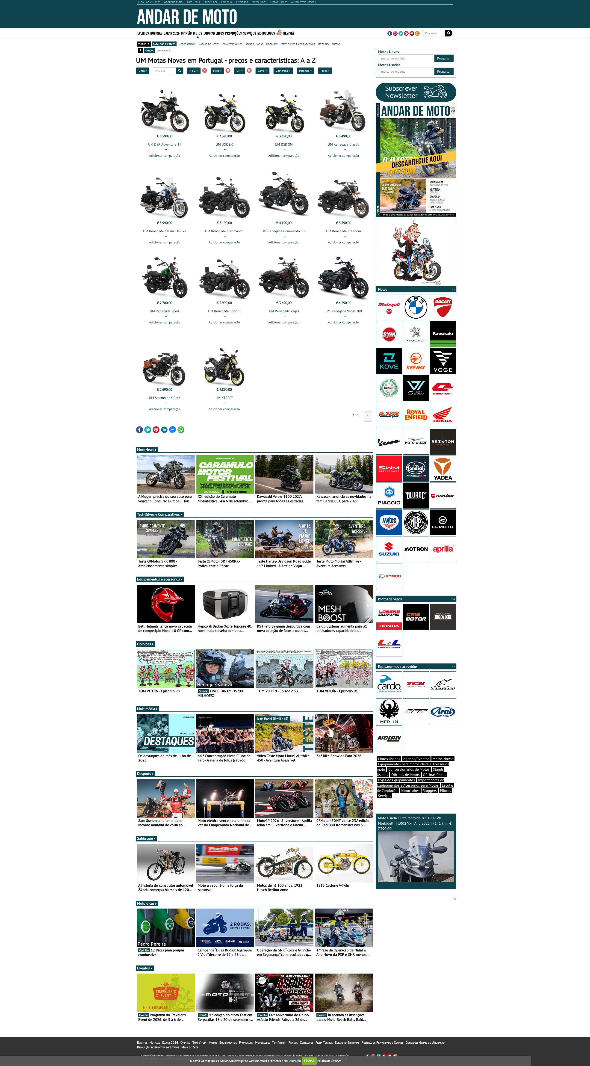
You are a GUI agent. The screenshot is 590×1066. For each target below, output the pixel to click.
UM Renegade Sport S (224, 311)
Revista (288, 33)
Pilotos (445, 790)
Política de (329, 1061)
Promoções (233, 33)
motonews (272, 44)
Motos (213, 1042)
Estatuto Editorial (347, 1042)
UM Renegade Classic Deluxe (164, 231)
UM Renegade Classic (343, 144)
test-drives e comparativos (298, 44)
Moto (216, 70)
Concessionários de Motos (409, 769)
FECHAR (309, 1061)
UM (238, 70)
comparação (164, 50)
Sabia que (145, 838)
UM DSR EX (224, 144)
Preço (324, 70)
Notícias (155, 1042)
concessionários (232, 44)
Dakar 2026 (172, 33)
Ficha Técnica (324, 1042)
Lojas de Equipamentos (396, 780)
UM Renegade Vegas (284, 311)
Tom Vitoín (199, 1042)
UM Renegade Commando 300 (284, 231)
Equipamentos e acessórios (158, 579)
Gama (261, 70)
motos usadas (187, 44)
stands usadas (254, 44)
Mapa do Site (189, 1047)
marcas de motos (209, 44)
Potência (304, 70)
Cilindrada (282, 70)
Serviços (384, 795)
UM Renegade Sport (164, 311)
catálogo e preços (164, 44)
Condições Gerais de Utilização (425, 1042)
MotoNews (145, 449)
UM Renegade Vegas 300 (343, 311)
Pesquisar (444, 58)
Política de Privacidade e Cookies (382, 1042)
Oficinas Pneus (434, 774)
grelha (149, 50)
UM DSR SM (284, 144)
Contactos (306, 1042)
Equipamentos (228, 1042)
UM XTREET (224, 398)
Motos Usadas (389, 758)
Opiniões (144, 644)
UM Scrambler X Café (164, 398)
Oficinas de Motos (405, 774)
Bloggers (430, 790)
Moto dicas (145, 903)
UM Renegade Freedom (343, 231)
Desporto (144, 773)
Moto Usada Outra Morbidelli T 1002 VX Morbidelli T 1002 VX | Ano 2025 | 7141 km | (414, 823)
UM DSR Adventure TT (164, 144)
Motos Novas (443, 758)
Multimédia (146, 708)
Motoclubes (266, 33)
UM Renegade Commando (224, 231)
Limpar (143, 70)
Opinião (186, 33)
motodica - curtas (329, 44)
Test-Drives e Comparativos (158, 514)
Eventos (143, 33)
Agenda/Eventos (416, 758)
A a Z (193, 70)
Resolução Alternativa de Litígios (158, 1047)
